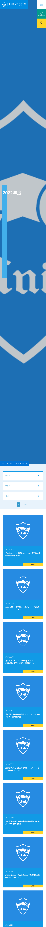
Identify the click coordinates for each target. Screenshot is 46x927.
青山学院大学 (41, 15)
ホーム (4, 463)
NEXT (26, 504)
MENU (41, 6)
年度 (17, 463)
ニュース (10, 463)
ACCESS (41, 25)
